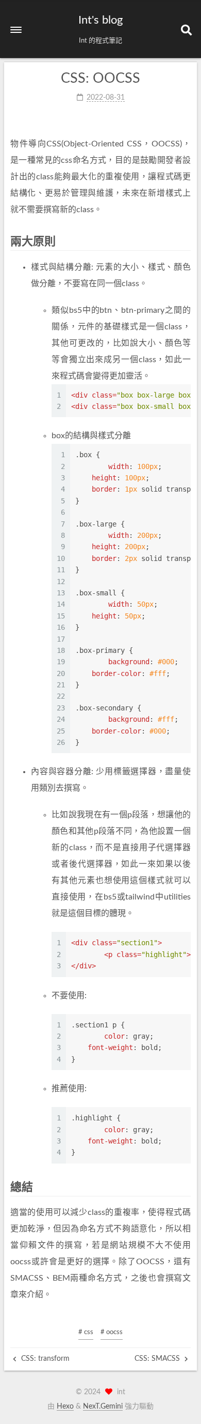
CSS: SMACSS (158, 1358)
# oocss (111, 1332)
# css (85, 1332)
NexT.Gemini (103, 1406)
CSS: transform (44, 1358)
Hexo (65, 1406)
